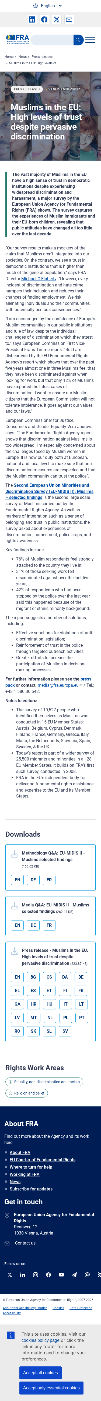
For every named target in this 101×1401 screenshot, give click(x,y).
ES (33, 990)
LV (17, 1017)
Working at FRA (25, 1174)
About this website (16, 1308)
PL (65, 1017)
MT (33, 1017)
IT (66, 1004)
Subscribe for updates (31, 1189)
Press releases (42, 57)
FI (65, 990)
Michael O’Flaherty (38, 278)
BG (33, 977)
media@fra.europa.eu (58, 685)
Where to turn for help (31, 1167)
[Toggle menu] (90, 39)
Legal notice (38, 1308)
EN (17, 879)
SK (33, 1031)
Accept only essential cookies (51, 1388)
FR (49, 879)
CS (49, 977)
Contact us (25, 1243)
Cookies (58, 1308)
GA (17, 1004)
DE (33, 879)
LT (81, 1004)
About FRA (20, 1152)
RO (17, 1031)
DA (65, 977)
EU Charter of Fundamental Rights (42, 1159)
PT (82, 1017)
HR (33, 1004)
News (23, 57)
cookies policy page (41, 1340)
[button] (32, 19)
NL (50, 1017)
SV (65, 1031)
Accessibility (12, 1313)
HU (50, 1004)
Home (9, 57)
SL (49, 1031)
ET (49, 990)
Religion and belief (29, 1093)
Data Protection (80, 1308)
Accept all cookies (40, 1372)
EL (17, 990)
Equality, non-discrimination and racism (47, 1082)
